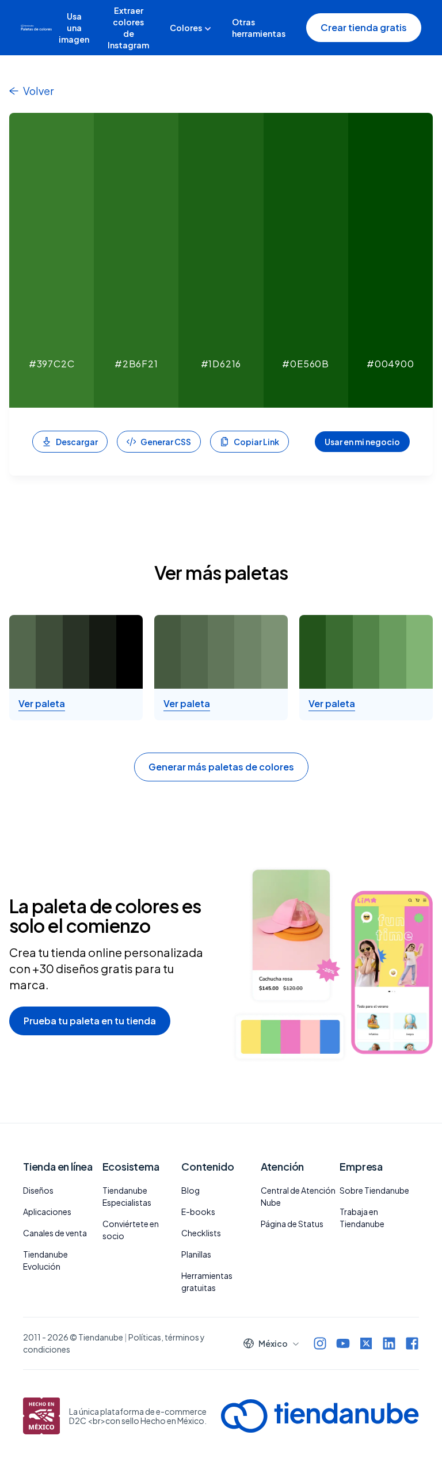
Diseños (38, 1190)
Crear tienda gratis (364, 27)
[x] (366, 1343)
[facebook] (412, 1343)
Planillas (196, 1254)
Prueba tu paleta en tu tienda (90, 1021)
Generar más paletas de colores (221, 767)
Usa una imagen (74, 27)
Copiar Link (256, 441)
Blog (190, 1190)
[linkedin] (389, 1343)
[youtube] (343, 1343)
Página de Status (292, 1223)
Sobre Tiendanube (374, 1190)
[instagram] (320, 1343)
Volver (38, 90)
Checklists (201, 1233)
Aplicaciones (47, 1211)
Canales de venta (55, 1233)
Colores (186, 27)
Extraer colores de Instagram (128, 27)
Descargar (77, 441)
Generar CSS (165, 441)
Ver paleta (41, 703)
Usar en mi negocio (362, 441)
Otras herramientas (258, 28)
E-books (198, 1211)
